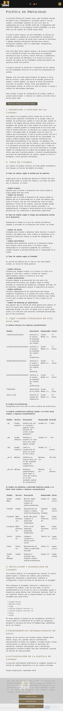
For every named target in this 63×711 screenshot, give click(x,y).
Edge (11, 606)
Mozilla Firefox (15, 604)
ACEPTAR (31, 706)
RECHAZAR (31, 701)
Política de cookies (23, 692)
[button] (59, 4)
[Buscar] (30, 4)
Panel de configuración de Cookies (21, 104)
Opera (11, 613)
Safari (11, 615)
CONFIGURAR (31, 696)
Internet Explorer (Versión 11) (21, 608)
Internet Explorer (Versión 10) (21, 611)
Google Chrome (15, 602)
